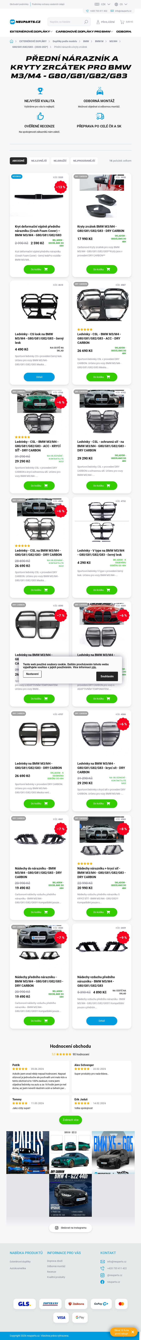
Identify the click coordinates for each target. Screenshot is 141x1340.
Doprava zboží (54, 1261)
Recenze (51, 1271)
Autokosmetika (18, 1268)
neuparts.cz (113, 1282)
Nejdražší (60, 160)
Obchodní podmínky (19, 4)
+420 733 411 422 (117, 1268)
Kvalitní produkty (56, 1277)
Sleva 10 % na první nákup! (121, 1332)
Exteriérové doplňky (20, 1261)
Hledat (86, 21)
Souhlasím (107, 676)
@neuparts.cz (114, 1275)
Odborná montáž (56, 1266)
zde (93, 667)
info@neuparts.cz (116, 1261)
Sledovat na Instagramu (73, 1227)
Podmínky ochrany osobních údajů (48, 4)
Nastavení (32, 674)
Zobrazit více (70, 1120)
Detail (39, 377)
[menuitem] (31, 31)
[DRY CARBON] (101, 198)
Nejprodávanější (84, 160)
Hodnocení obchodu (70, 1046)
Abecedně (18, 160)
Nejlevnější (39, 160)
